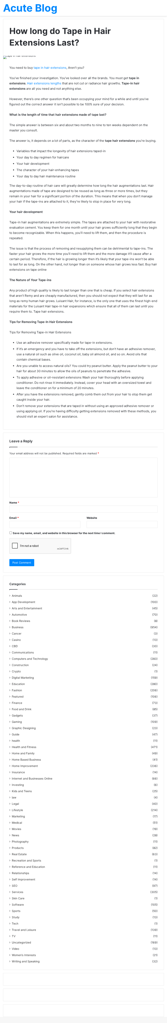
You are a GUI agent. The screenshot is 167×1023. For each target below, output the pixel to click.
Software (18, 904)
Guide (15, 734)
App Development (23, 602)
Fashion (17, 690)
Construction (20, 665)
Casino (16, 639)
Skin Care (18, 898)
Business (17, 627)
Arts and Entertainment (27, 608)
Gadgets (17, 715)
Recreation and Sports (26, 860)
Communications (23, 652)
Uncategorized (21, 942)
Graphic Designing (24, 728)
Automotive (19, 614)
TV (13, 936)
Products (18, 848)
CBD (15, 646)
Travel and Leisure (24, 929)
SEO (14, 885)
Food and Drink (21, 709)
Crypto (16, 671)
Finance (17, 703)
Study (16, 917)
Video (15, 948)
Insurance (18, 772)
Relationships (20, 873)
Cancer (16, 633)
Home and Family (23, 753)
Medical (17, 822)
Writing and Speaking (26, 961)
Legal (15, 803)
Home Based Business (26, 759)
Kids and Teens (22, 791)
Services (17, 892)
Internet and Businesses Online (32, 778)
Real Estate (19, 854)
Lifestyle (17, 810)
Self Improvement (23, 879)
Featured (17, 696)
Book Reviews (21, 621)
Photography (20, 841)
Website (92, 517)
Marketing (18, 816)
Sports (16, 911)
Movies (16, 829)
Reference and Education (28, 866)
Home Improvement (25, 766)
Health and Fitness (24, 747)
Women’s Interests (24, 955)
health (16, 740)
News (15, 835)
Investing (18, 784)
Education (18, 684)
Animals (17, 595)
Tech (15, 923)
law (14, 797)
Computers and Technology (30, 658)
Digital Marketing (23, 677)
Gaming (17, 721)
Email (14, 517)
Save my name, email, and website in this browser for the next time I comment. (64, 533)
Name (14, 502)
